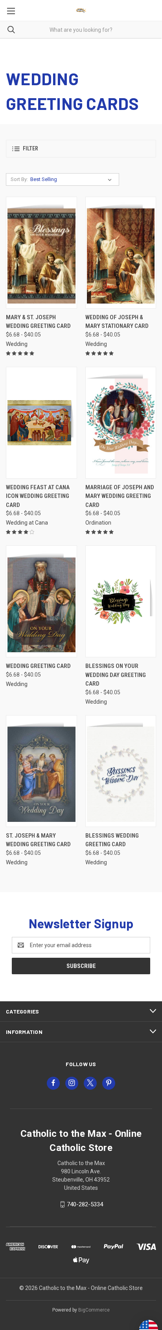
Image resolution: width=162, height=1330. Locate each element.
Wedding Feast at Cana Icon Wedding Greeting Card (38, 496)
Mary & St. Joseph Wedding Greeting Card (38, 322)
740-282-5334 (85, 1204)
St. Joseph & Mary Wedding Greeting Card (38, 840)
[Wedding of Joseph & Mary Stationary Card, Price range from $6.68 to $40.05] (121, 252)
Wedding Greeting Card (38, 666)
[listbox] (72, 179)
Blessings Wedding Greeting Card (112, 840)
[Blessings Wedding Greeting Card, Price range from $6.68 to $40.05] (121, 771)
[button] (81, 148)
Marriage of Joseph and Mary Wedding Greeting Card (119, 496)
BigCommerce (94, 1310)
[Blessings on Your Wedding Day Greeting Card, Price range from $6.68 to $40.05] (121, 601)
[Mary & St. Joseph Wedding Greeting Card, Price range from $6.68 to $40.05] (41, 252)
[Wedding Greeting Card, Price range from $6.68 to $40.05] (41, 601)
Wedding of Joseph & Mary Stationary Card (117, 322)
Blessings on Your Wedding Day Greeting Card (115, 674)
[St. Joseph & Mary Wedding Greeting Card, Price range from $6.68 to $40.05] (41, 771)
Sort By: (19, 179)
